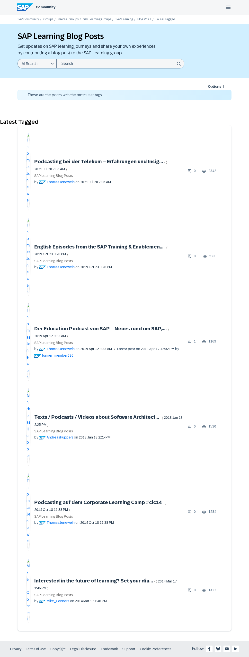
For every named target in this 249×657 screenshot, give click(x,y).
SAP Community (28, 19)
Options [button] (214, 86)
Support (128, 649)
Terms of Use (36, 649)
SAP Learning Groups (97, 19)
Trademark (109, 649)
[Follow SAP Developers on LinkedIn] (236, 649)
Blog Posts (144, 19)
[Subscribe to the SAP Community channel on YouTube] (227, 649)
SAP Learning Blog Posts (53, 176)
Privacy (15, 649)
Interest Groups (68, 19)
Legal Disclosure (83, 649)
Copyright (58, 649)
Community (45, 7)
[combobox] (120, 63)
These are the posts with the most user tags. (65, 95)
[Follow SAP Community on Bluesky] (218, 649)
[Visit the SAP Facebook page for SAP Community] (209, 649)
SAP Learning (124, 19)
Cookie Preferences (155, 649)
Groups (48, 19)
